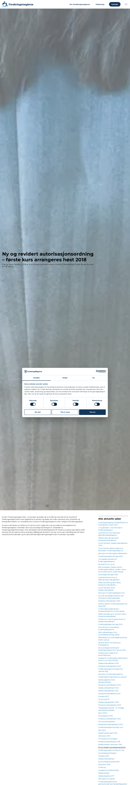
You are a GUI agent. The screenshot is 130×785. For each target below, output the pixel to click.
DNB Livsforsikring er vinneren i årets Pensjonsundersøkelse (112, 615)
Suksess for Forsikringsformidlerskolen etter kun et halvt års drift (113, 659)
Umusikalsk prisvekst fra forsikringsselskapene (107, 560)
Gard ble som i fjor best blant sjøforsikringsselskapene (109, 534)
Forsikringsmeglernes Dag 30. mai (111, 750)
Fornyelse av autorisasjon (107, 739)
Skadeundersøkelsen (106, 759)
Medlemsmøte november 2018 (110, 744)
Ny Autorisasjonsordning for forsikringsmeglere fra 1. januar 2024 (112, 649)
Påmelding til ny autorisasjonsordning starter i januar (112, 639)
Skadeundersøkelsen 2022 (108, 688)
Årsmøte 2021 (103, 696)
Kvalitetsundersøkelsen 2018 (109, 742)
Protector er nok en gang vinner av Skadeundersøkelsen (111, 620)
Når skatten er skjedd (106, 779)
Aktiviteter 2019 (104, 736)
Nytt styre (102, 730)
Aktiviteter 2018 (104, 764)
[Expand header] (126, 4)
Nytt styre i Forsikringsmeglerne (110, 674)
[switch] (54, 404)
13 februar (102, 767)
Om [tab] (93, 378)
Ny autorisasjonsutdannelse (108, 762)
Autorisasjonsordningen (107, 753)
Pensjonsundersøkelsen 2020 (109, 705)
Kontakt (115, 4)
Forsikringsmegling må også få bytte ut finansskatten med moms (113, 524)
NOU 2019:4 (102, 713)
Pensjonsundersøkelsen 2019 (109, 719)
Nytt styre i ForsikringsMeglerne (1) (111, 593)
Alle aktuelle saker (109, 518)
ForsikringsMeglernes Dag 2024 (110, 624)
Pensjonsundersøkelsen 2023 (109, 666)
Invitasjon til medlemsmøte (108, 770)
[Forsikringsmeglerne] (17, 4)
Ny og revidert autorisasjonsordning (112, 747)
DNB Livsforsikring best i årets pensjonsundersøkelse (109, 584)
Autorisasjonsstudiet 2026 (108, 575)
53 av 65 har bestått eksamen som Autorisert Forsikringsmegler (111, 597)
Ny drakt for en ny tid (106, 564)
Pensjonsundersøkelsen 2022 (109, 685)
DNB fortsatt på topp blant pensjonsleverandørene (108, 539)
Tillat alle (92, 412)
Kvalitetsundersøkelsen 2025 (109, 601)
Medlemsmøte (103, 773)
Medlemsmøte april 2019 (107, 733)
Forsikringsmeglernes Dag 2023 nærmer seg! (110, 670)
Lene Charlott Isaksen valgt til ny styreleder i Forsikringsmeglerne (110, 549)
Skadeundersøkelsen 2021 (108, 691)
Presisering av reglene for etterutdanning (108, 654)
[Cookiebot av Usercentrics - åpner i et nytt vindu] (97, 371)
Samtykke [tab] (36, 378)
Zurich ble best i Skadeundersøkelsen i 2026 (113, 544)
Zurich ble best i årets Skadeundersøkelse (106, 589)
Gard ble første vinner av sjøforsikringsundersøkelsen (109, 579)
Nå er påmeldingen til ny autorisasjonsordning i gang (108, 634)
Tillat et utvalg (65, 412)
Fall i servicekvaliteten (106, 722)
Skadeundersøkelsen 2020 (108, 702)
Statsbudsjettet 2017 (106, 776)
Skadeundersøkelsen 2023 (108, 663)
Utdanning (100, 4)
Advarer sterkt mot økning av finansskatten (109, 644)
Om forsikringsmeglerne (79, 4)
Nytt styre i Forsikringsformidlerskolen (112, 553)
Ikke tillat (38, 412)
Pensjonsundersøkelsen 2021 (109, 694)
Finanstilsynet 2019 (105, 716)
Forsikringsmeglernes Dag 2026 (110, 556)
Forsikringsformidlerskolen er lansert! (112, 677)
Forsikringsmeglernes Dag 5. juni (110, 727)
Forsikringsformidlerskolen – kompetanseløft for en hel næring (111, 610)
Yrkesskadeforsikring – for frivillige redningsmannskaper (111, 709)
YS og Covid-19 (103, 699)
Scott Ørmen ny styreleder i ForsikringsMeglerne (108, 628)
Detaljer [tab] (65, 378)
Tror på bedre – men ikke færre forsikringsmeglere (110, 529)
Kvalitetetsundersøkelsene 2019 (110, 724)
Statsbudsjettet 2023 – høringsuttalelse (107, 681)
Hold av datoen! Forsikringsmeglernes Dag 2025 (112, 605)
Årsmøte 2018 (103, 756)
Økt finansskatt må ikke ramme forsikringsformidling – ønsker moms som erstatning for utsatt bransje (112, 569)
